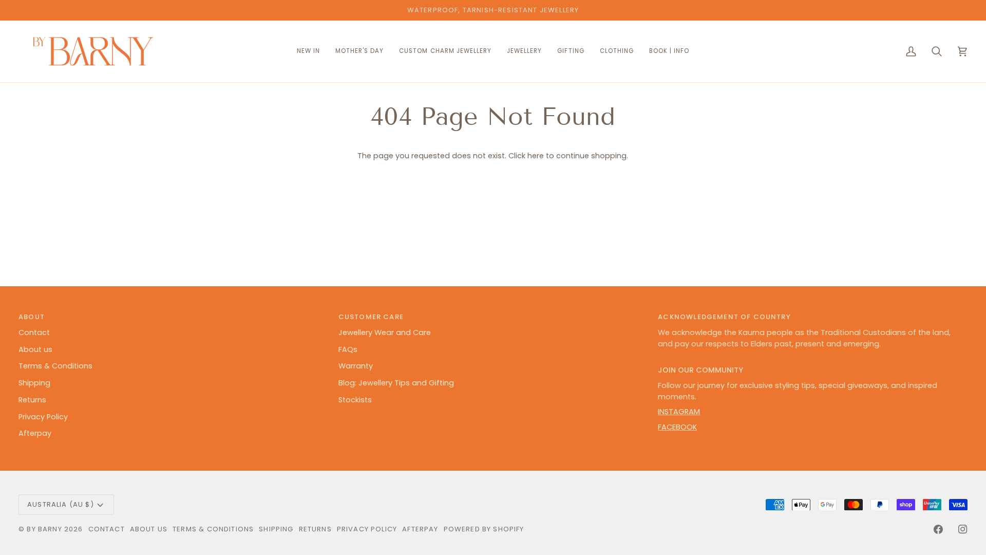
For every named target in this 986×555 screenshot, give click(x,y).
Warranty (355, 366)
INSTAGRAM (679, 411)
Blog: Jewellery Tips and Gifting (396, 383)
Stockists (355, 400)
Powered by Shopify (484, 529)
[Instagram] (963, 529)
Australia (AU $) (60, 504)
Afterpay (34, 433)
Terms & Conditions (55, 366)
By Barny (44, 529)
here (535, 156)
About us (35, 349)
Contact (34, 332)
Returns (32, 400)
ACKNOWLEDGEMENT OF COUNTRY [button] (724, 317)
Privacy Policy (43, 417)
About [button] (31, 317)
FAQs (347, 349)
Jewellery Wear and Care (384, 332)
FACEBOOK (677, 427)
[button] (445, 51)
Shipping (34, 383)
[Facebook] (938, 529)
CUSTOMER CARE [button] (371, 317)
